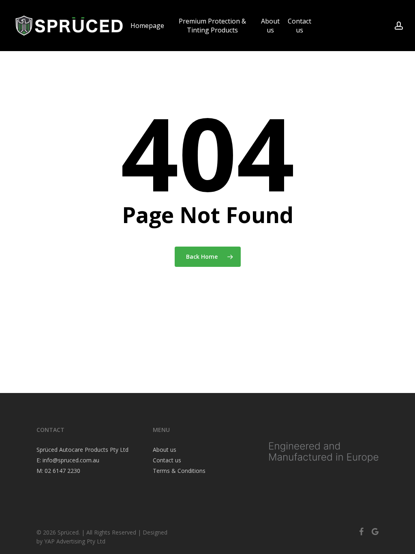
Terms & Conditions (179, 471)
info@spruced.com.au (71, 460)
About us (164, 449)
